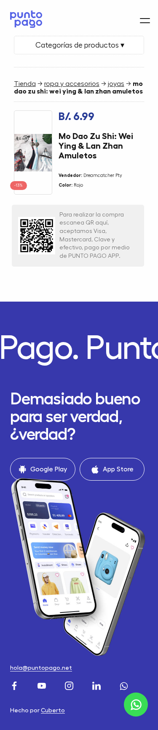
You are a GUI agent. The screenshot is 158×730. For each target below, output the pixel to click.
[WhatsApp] (125, 685)
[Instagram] (70, 685)
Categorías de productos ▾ (79, 45)
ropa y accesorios (71, 83)
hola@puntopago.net (41, 668)
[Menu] (145, 21)
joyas (116, 83)
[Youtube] (42, 685)
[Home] (24, 19)
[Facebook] (15, 685)
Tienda (25, 83)
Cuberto (53, 710)
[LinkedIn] (97, 685)
